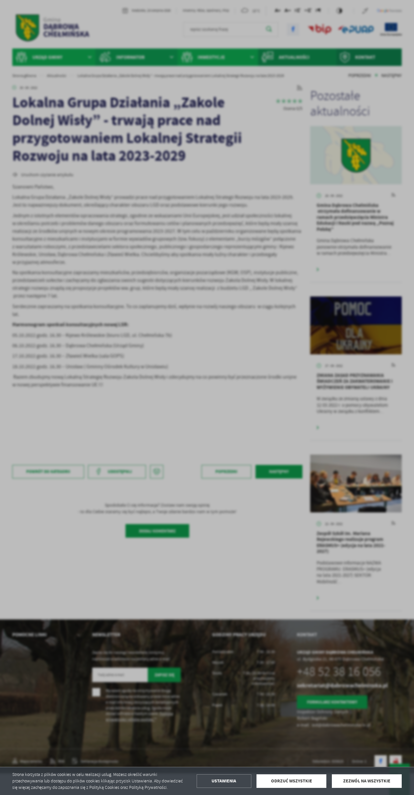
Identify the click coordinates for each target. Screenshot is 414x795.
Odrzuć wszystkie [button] (291, 781)
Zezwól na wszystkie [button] (366, 781)
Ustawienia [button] (224, 781)
